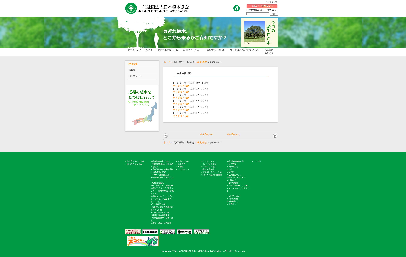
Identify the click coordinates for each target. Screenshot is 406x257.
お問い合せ (271, 10)
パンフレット (183, 169)
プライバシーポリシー (237, 185)
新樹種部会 (233, 201)
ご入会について (235, 175)
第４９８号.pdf (181, 104)
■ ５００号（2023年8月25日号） (191, 88)
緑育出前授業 (158, 183)
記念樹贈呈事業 (159, 204)
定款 (230, 169)
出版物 (180, 167)
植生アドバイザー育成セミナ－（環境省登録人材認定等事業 (162, 191)
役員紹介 (232, 172)
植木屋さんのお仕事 (135, 161)
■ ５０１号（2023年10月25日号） (192, 82)
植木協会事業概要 (236, 161)
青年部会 (232, 204)
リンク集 (257, 161)
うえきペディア (209, 161)
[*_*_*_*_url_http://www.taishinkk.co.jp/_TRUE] (166, 231)
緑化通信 (202, 62)
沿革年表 (232, 164)
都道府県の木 (208, 169)
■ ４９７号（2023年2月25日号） (191, 107)
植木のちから (183, 161)
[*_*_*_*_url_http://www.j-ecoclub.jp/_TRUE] (142, 241)
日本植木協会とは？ (255, 10)
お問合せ (232, 180)
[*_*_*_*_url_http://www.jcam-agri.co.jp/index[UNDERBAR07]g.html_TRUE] (183, 231)
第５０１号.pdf (181, 85)
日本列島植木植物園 (160, 212)
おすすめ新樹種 (209, 164)
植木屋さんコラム (134, 164)
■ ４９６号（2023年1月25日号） (191, 113)
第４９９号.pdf (181, 97)
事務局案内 (233, 167)
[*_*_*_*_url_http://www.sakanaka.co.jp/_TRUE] (200, 231)
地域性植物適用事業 (160, 215)
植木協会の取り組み (160, 161)
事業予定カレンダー (237, 177)
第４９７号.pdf (181, 110)
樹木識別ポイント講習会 (162, 185)
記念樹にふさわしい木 (212, 172)
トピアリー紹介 (209, 167)
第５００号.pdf (181, 91)
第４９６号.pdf (181, 116)
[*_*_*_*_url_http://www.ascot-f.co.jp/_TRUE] (133, 231)
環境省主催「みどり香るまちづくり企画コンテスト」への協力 (162, 199)
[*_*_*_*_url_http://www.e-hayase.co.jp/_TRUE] (149, 231)
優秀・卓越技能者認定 (161, 223)
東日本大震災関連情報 (212, 175)
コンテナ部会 (234, 196)
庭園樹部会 (233, 199)
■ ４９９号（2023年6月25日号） (191, 94)
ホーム (167, 62)
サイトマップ (272, 2)
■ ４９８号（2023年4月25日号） (191, 101)
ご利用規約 (233, 183)
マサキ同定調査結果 (160, 175)
